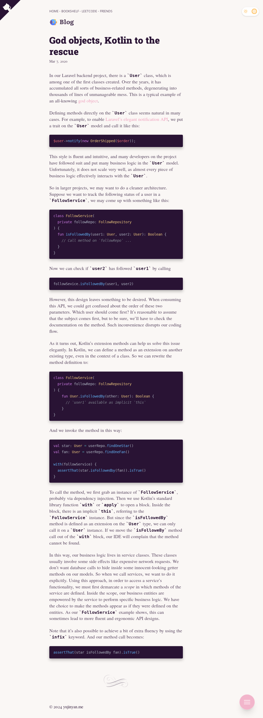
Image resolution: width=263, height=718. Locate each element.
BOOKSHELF (70, 11)
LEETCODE (90, 11)
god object (88, 101)
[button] (247, 702)
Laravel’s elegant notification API (137, 119)
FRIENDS (106, 11)
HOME (54, 11)
